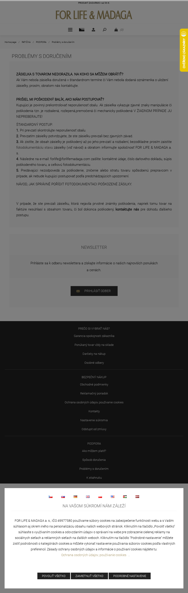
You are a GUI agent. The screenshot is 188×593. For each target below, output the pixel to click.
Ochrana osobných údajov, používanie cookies (93, 555)
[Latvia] (137, 496)
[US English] (112, 496)
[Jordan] (125, 496)
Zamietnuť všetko (89, 576)
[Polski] (100, 496)
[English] (87, 496)
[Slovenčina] (63, 496)
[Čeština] (50, 496)
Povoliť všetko (54, 576)
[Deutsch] (75, 496)
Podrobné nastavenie (129, 576)
